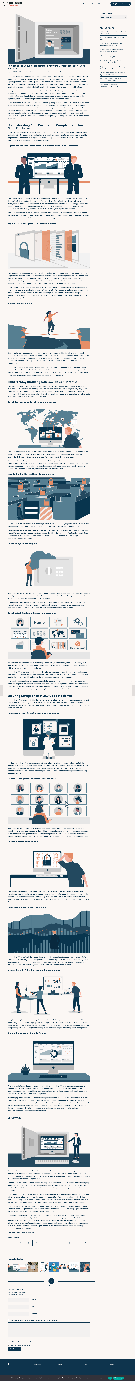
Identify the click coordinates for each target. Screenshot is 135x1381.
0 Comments (23, 72)
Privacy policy (118, 1378)
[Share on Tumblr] (53, 1243)
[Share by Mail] (78, 1243)
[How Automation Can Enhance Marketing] (33, 1267)
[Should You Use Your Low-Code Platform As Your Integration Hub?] (74, 1267)
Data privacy (34, 72)
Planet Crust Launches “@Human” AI (110, 37)
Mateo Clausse (61, 72)
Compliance (16, 1232)
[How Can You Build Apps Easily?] (44, 1267)
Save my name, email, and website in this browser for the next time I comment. (34, 1320)
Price (85, 1365)
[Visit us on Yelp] (86, 1243)
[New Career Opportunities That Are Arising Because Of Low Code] (64, 1267)
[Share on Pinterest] (37, 1243)
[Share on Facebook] (12, 1243)
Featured (42, 72)
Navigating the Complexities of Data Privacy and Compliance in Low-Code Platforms (46, 67)
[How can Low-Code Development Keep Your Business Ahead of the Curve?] (13, 1267)
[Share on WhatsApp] (28, 1243)
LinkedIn (111, 1365)
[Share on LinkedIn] (45, 1243)
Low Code (49, 72)
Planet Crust (37, 1365)
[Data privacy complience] (49, 38)
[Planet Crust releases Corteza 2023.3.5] (133, 690)
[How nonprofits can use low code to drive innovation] (85, 1267)
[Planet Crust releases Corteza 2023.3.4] (1, 690)
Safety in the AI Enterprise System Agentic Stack (113, 31)
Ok (110, 1378)
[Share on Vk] (61, 1243)
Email (34, 1306)
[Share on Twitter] (20, 1243)
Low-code (35, 1232)
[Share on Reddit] (69, 1243)
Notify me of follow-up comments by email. (23, 1342)
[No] (133, 1378)
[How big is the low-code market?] (54, 1267)
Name (34, 1299)
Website (34, 1313)
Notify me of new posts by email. (20, 1345)
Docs (60, 1365)
